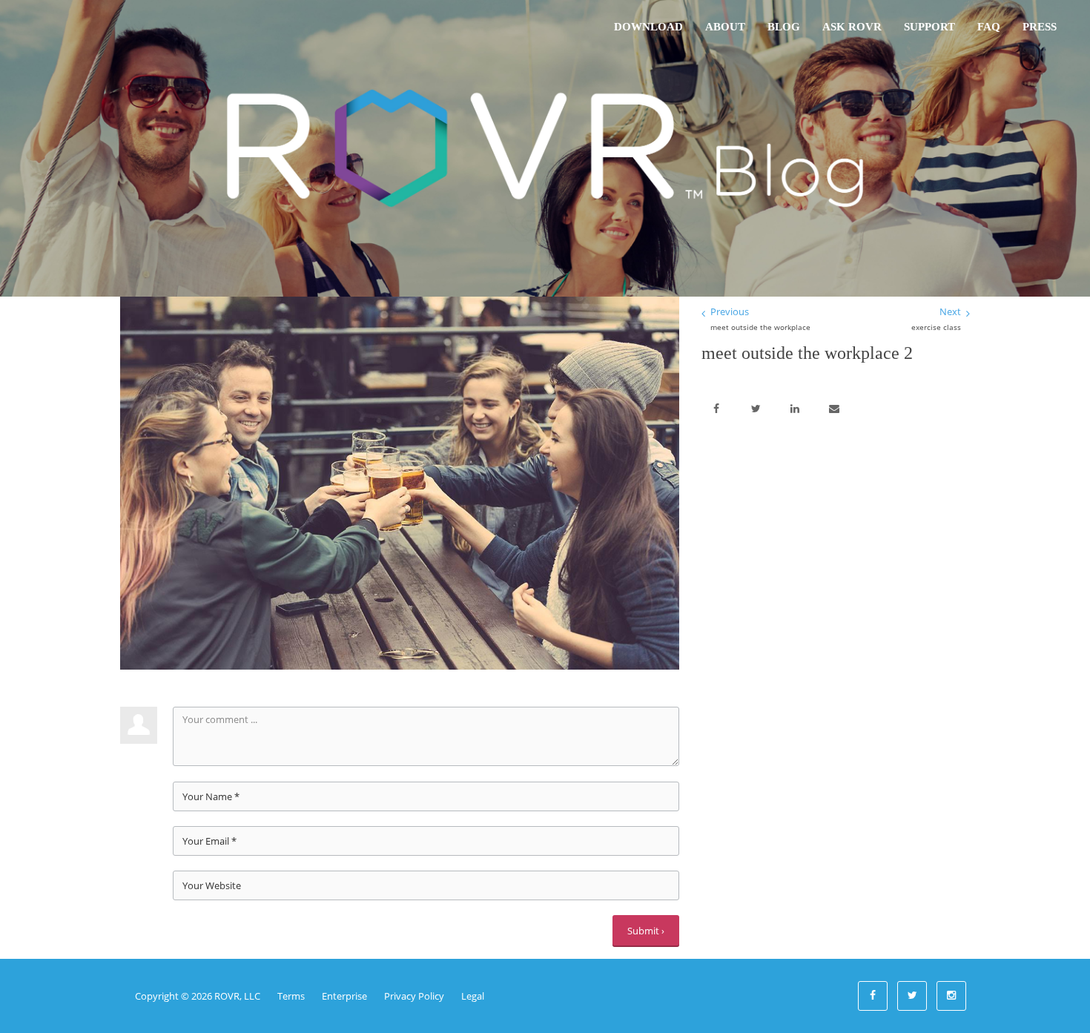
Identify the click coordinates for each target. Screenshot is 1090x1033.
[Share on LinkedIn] (795, 409)
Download (648, 27)
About (725, 27)
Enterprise (344, 996)
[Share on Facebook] (716, 409)
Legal (472, 996)
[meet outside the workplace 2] (399, 482)
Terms (291, 996)
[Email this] (834, 409)
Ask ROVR (852, 27)
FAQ (988, 27)
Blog (783, 27)
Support (929, 27)
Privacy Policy (414, 996)
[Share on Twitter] (755, 409)
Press (1040, 27)
